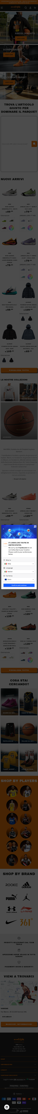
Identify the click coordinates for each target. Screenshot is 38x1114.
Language (9, 568)
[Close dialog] (35, 526)
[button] (19, 564)
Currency (9, 576)
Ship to (8, 560)
